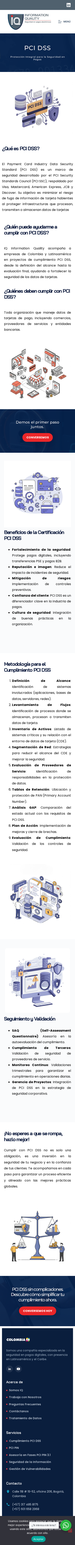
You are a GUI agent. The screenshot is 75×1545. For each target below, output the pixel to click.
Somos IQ (16, 1390)
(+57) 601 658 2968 (25, 1509)
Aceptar (38, 1539)
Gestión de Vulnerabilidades (30, 1469)
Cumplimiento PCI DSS (25, 1441)
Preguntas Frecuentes (25, 1404)
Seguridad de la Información (30, 1462)
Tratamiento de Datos (25, 1418)
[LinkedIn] (69, 5)
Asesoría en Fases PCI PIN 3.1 (30, 1455)
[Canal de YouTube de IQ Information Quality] (18, 1369)
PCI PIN (14, 1448)
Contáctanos (19, 1411)
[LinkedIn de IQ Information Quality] (9, 1369)
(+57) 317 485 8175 (25, 1504)
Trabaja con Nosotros (25, 1397)
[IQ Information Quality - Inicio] (18, 1339)
